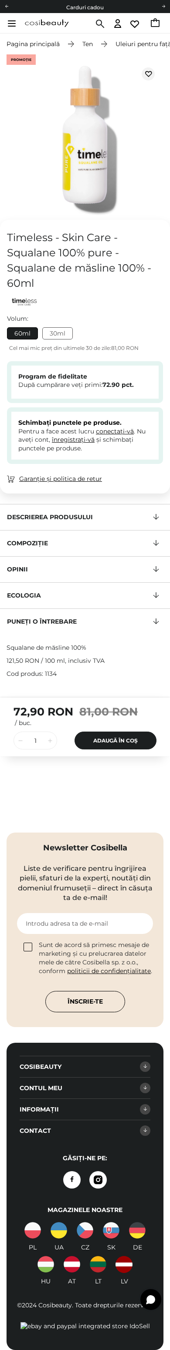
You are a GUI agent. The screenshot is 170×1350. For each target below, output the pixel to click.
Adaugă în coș (115, 740)
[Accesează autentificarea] (117, 24)
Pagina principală (33, 44)
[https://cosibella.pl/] (32, 1230)
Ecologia (24, 595)
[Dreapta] (163, 6)
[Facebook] (72, 1180)
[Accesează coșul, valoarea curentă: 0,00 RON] (156, 24)
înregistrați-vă (73, 439)
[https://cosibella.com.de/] (72, 1264)
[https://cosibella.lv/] (124, 1264)
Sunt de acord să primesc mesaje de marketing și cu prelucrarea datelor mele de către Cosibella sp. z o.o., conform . (95, 958)
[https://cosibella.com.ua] (59, 1230)
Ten (87, 44)
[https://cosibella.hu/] (45, 1264)
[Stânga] (6, 6)
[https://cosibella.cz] (85, 1230)
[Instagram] (98, 1180)
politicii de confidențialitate (109, 971)
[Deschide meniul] (10, 23)
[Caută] (99, 24)
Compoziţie (27, 543)
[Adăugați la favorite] (148, 74)
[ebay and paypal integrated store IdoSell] (85, 1326)
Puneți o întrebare (42, 621)
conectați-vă (115, 431)
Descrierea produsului (50, 517)
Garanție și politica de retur (60, 479)
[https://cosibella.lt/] (98, 1264)
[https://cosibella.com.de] (137, 1230)
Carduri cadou (85, 6)
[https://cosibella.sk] (111, 1230)
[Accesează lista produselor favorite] (135, 24)
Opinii (17, 569)
